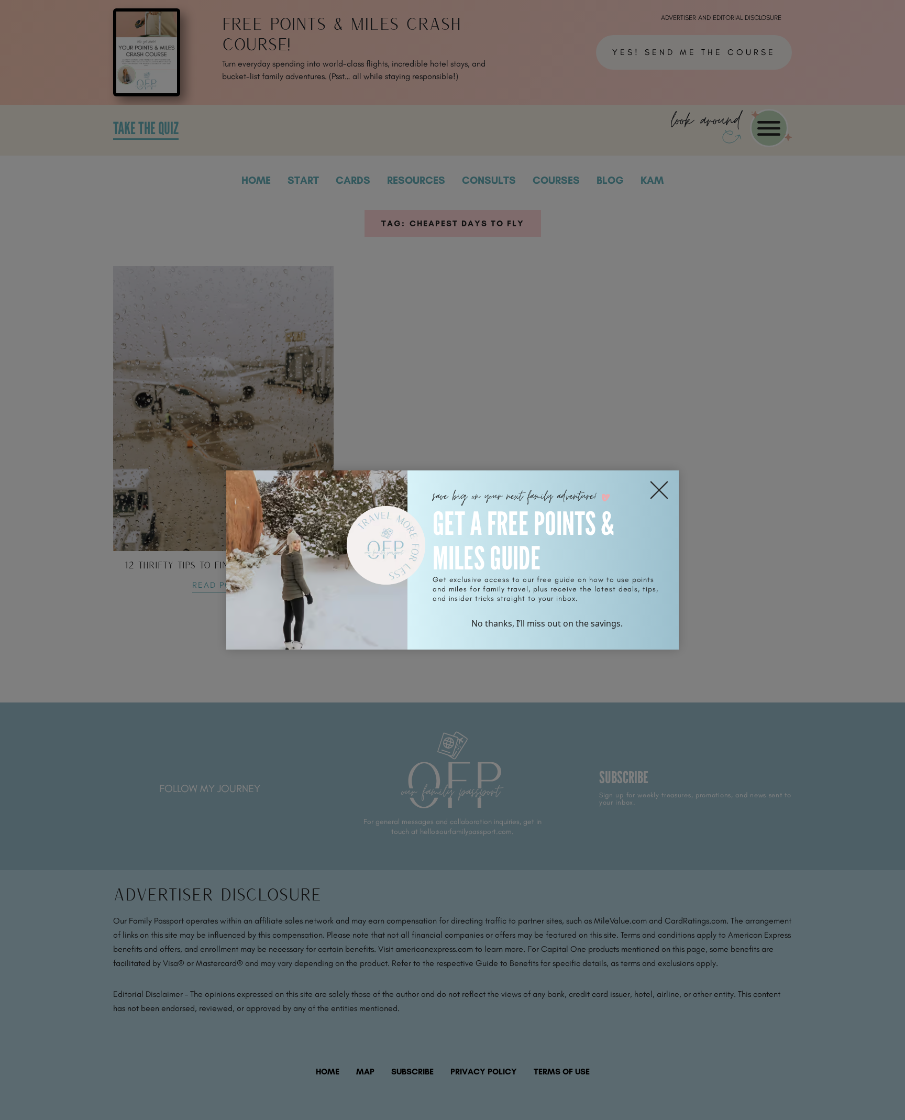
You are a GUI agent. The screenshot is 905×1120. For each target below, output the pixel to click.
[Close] (659, 490)
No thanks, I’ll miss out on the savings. (547, 623)
